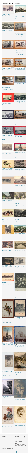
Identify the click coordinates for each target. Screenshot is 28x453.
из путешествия (10, 30)
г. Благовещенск (4, 89)
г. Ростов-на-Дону (19, 448)
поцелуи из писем (4, 266)
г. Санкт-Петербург (17, 444)
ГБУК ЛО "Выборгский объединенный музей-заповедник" (7, 449)
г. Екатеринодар (23, 295)
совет (20, 372)
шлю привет (23, 34)
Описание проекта (4, 436)
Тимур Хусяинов (8, 448)
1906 (3, 73)
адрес (15, 250)
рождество (11, 320)
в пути (18, 250)
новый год (19, 185)
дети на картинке (4, 371)
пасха (18, 84)
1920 (15, 238)
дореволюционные (4, 14)
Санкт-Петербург (18, 445)
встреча (16, 83)
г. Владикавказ (17, 16)
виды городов (8, 152)
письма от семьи (21, 84)
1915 (15, 18)
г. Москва (22, 205)
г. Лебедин (3, 322)
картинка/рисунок (6, 15)
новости (10, 15)
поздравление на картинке (6, 320)
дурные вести (22, 152)
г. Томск (22, 122)
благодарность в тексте (18, 50)
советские (23, 234)
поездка (9, 153)
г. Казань (3, 284)
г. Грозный (10, 375)
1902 (15, 56)
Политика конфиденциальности (5, 437)
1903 (15, 73)
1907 (3, 54)
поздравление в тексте (21, 233)
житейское (9, 14)
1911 (3, 377)
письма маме (18, 424)
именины (21, 101)
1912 (3, 91)
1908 (15, 88)
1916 (15, 124)
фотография (19, 34)
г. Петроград (23, 444)
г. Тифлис (16, 54)
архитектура (4, 152)
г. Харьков (22, 16)
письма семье (6, 169)
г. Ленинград (24, 445)
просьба (17, 52)
